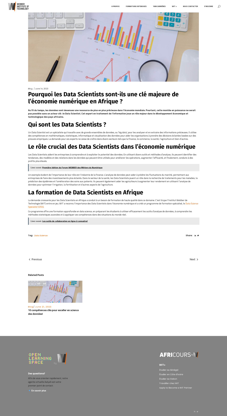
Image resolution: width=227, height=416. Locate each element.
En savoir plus (38, 390)
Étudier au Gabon (168, 378)
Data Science (41, 235)
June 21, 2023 (43, 306)
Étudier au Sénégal (168, 369)
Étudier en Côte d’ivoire (171, 374)
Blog (30, 88)
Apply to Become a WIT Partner (175, 387)
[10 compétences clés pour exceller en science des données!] (55, 292)
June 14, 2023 (41, 88)
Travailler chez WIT (169, 383)
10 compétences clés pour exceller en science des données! (53, 312)
